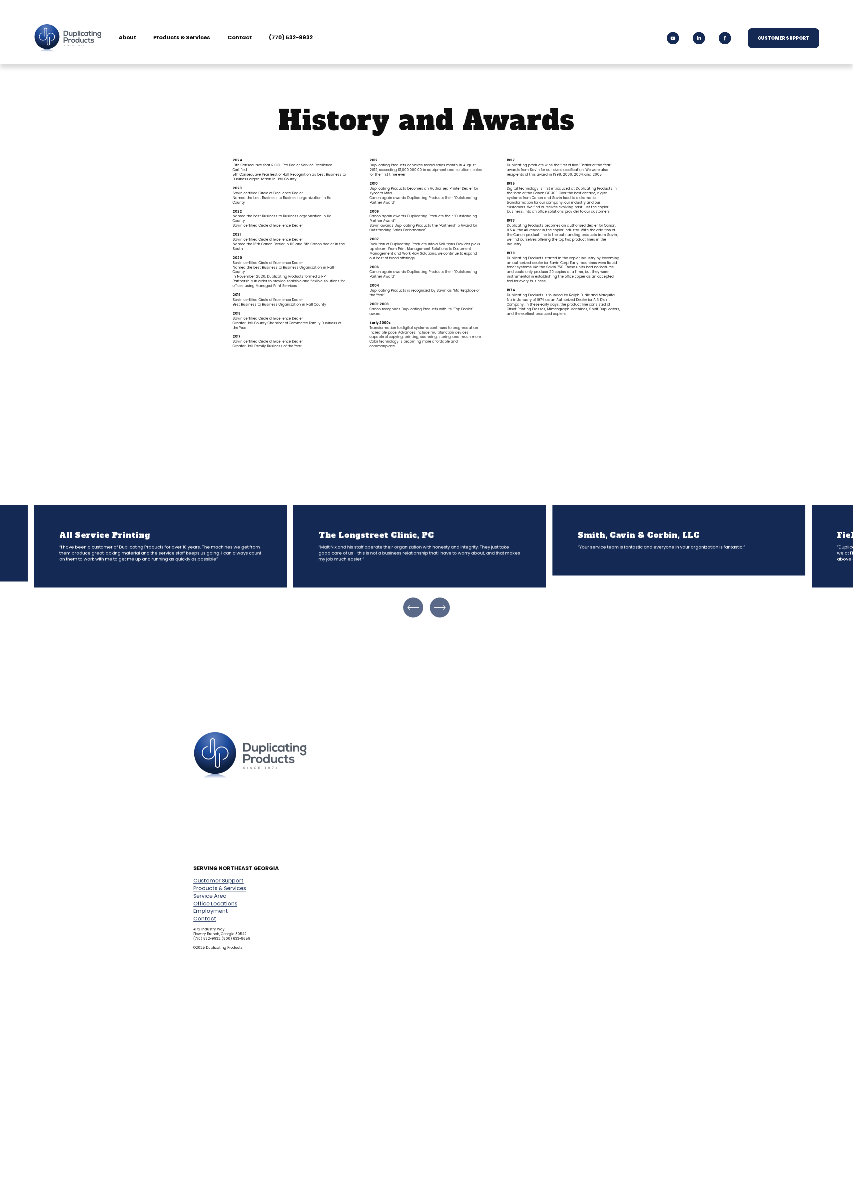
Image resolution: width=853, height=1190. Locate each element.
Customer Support (783, 38)
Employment (210, 911)
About (127, 38)
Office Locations (215, 903)
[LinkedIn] (699, 38)
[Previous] (413, 607)
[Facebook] (725, 38)
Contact (240, 38)
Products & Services (181, 38)
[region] (426, 546)
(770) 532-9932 (291, 38)
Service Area (210, 896)
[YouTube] (673, 38)
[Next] (440, 607)
